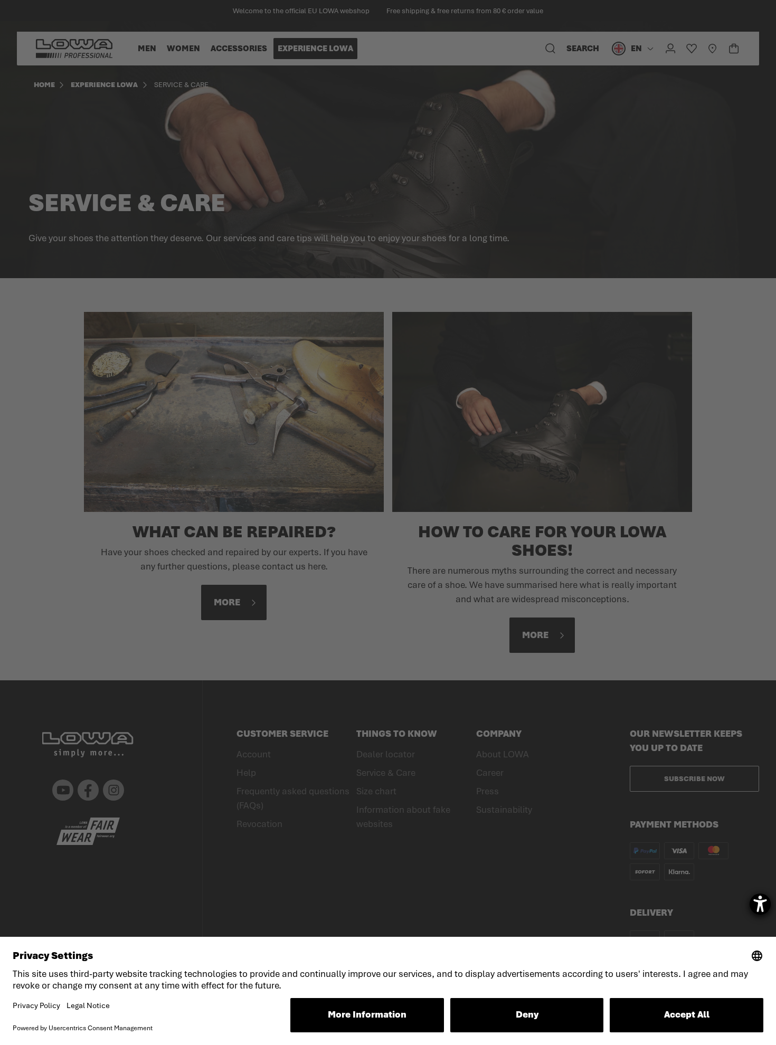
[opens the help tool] (760, 904)
